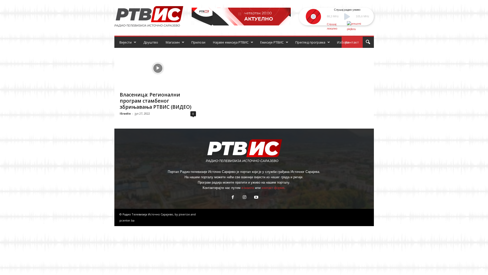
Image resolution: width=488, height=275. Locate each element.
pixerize (185, 214)
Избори (343, 42)
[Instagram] (244, 198)
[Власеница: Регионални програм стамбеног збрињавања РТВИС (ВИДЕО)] (158, 68)
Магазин (173, 42)
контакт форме (273, 188)
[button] (367, 42)
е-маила (247, 188)
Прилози (198, 42)
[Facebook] (233, 198)
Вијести (125, 42)
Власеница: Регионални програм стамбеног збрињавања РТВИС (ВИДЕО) (155, 100)
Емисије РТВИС (272, 42)
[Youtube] (255, 198)
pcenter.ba (126, 220)
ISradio (125, 113)
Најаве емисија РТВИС (231, 42)
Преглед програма (310, 42)
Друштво (150, 42)
